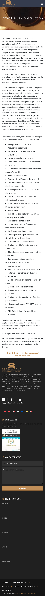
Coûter (5, 582)
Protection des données (24, 586)
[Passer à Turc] (31, 411)
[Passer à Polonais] (18, 411)
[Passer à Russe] (22, 411)
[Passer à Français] (13, 411)
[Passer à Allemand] (5, 411)
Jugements (6, 590)
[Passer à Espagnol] (27, 411)
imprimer (5, 586)
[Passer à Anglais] (9, 411)
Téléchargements (20, 582)
